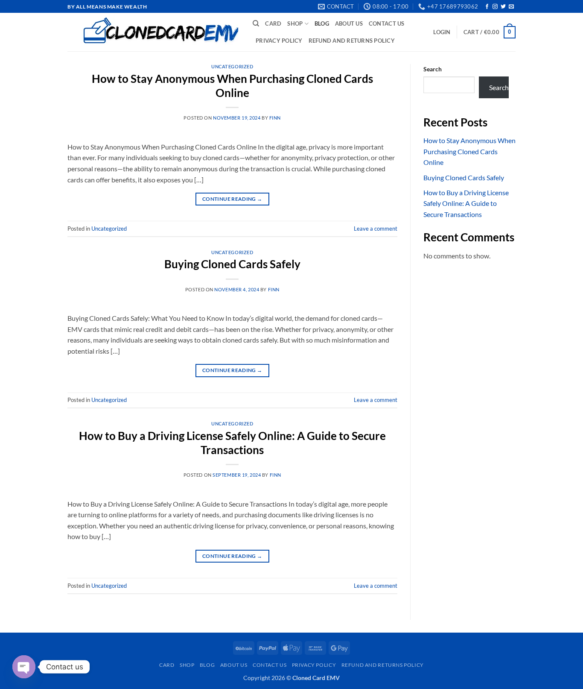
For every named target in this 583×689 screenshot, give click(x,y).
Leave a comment (375, 228)
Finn (275, 117)
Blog (322, 23)
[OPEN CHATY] (23, 666)
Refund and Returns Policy (352, 40)
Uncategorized (232, 66)
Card (273, 23)
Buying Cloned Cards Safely (232, 264)
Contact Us (387, 23)
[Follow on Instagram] (495, 7)
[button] (441, 32)
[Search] (256, 23)
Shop (295, 23)
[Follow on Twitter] (503, 7)
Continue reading (232, 199)
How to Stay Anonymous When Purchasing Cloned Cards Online (469, 151)
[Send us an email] (511, 7)
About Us (349, 23)
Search (432, 69)
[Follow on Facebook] (487, 7)
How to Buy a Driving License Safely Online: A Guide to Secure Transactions (466, 203)
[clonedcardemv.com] (153, 32)
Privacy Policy (279, 40)
